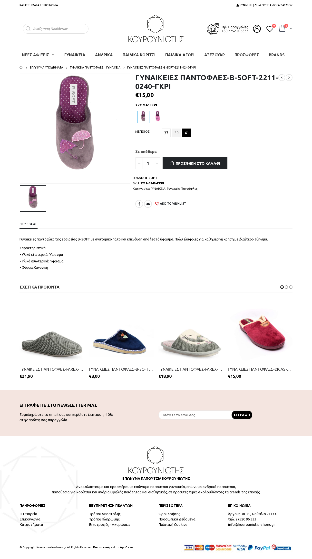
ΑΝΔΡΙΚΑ (104, 55)
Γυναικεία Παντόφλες (182, 188)
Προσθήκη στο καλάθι (198, 163)
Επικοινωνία (30, 519)
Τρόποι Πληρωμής (104, 519)
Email (148, 204)
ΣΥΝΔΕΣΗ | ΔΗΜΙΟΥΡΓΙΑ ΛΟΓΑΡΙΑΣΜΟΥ (265, 5)
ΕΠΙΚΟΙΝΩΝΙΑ (49, 5)
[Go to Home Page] (21, 67)
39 (176, 133)
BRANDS (277, 55)
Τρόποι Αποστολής (105, 514)
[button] (282, 287)
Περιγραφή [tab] (29, 224)
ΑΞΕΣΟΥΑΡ (214, 55)
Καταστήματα (31, 524)
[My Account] (257, 29)
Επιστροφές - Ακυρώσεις (109, 524)
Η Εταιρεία (28, 514)
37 (166, 133)
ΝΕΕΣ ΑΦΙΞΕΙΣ (35, 55)
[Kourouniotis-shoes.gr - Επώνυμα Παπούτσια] (156, 28)
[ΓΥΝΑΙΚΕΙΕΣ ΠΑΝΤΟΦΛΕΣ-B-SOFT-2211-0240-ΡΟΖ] (158, 117)
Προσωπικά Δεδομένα (176, 519)
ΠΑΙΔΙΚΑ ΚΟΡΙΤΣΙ (139, 55)
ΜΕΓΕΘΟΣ (142, 131)
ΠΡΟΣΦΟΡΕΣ (246, 55)
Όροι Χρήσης (169, 514)
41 (187, 133)
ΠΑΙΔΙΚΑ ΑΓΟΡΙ (180, 55)
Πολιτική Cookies (172, 524)
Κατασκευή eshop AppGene (113, 547)
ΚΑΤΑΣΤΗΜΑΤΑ (29, 5)
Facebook (139, 204)
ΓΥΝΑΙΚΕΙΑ (74, 55)
